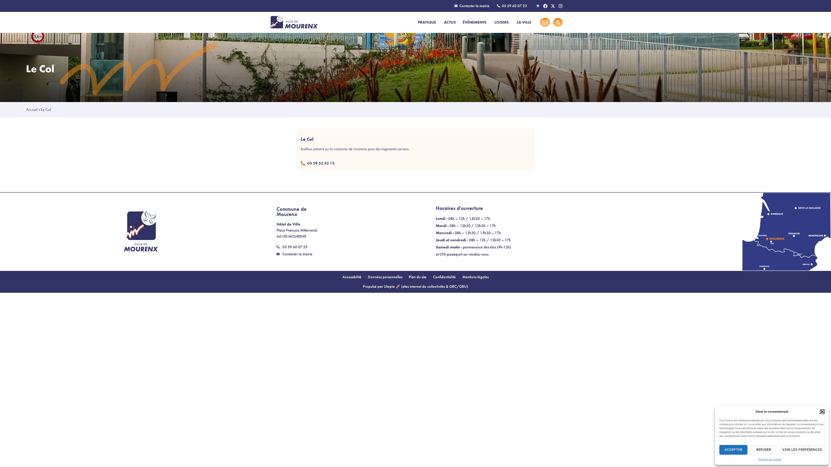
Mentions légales (475, 277)
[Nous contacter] (545, 22)
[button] (822, 411)
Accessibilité (351, 277)
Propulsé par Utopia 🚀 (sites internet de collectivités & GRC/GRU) (415, 286)
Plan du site (418, 277)
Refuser (763, 450)
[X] (553, 6)
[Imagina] (538, 6)
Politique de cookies (769, 459)
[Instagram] (560, 6)
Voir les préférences (802, 450)
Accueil (32, 109)
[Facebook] (545, 6)
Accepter (733, 450)
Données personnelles (385, 277)
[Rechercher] (558, 22)
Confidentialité (444, 277)
